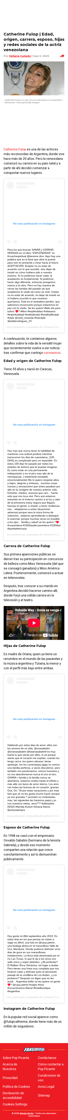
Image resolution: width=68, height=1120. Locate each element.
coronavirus (52, 353)
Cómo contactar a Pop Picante (50, 1066)
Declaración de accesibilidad (13, 1095)
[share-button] (62, 56)
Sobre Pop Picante (16, 1058)
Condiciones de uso (49, 1078)
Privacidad (10, 1078)
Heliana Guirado (20, 56)
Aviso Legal (46, 1086)
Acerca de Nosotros (10, 1066)
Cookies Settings (15, 1104)
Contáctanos (47, 1058)
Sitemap (44, 1095)
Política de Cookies (16, 1086)
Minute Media (27, 1113)
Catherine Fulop (15, 149)
